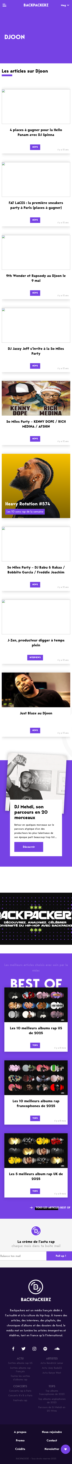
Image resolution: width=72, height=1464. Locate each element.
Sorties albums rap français (20, 1369)
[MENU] (4, 5)
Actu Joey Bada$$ (52, 1368)
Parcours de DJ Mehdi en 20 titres (51, 1409)
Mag (63, 5)
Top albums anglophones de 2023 (52, 1400)
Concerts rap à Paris (20, 1390)
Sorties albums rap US (20, 1363)
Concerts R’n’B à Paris (20, 1395)
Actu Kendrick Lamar (52, 1363)
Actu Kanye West (51, 1372)
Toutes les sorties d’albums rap (20, 1377)
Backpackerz (36, 5)
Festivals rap (20, 1400)
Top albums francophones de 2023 (52, 1392)
